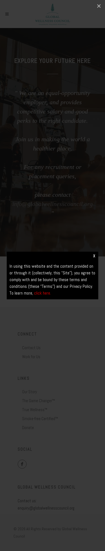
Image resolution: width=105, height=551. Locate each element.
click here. (42, 293)
